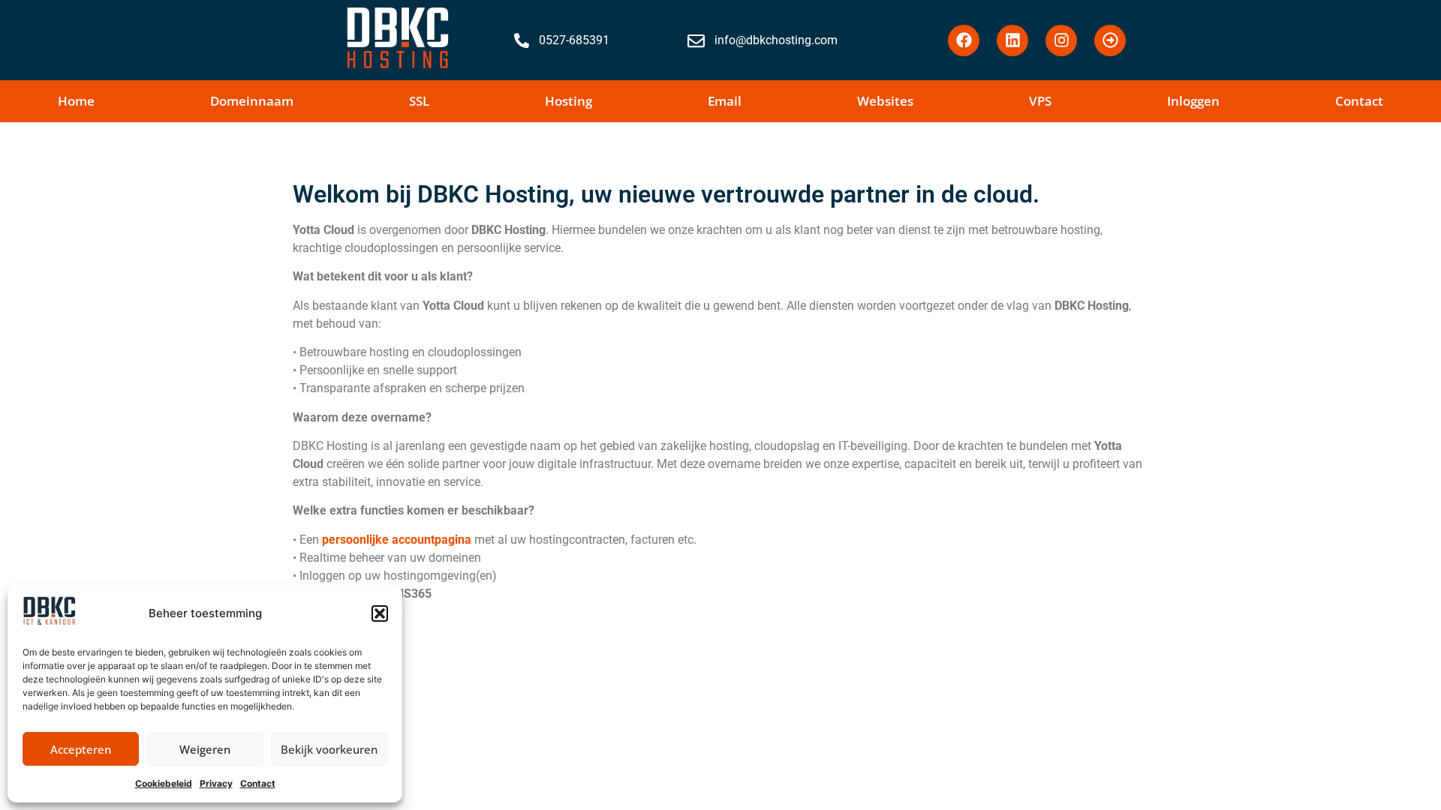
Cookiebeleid (163, 783)
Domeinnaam (251, 101)
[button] (379, 613)
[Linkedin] (1012, 40)
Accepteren (80, 749)
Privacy (216, 783)
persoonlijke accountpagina (396, 539)
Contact (257, 783)
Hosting (568, 101)
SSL (419, 101)
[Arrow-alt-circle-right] (1110, 40)
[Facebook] (963, 40)
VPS (1040, 101)
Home (76, 101)
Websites (885, 101)
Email (725, 101)
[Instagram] (1061, 40)
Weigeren (204, 749)
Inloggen (1193, 101)
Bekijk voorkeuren (329, 749)
